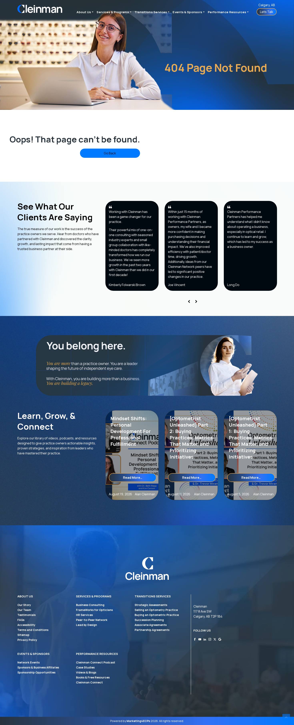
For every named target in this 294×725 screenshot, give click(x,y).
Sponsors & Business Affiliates (38, 667)
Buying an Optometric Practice (157, 615)
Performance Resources (227, 12)
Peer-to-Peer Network (91, 620)
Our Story (24, 605)
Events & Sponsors (187, 12)
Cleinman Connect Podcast (95, 662)
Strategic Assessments (151, 605)
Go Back (110, 153)
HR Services (84, 615)
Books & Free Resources (93, 677)
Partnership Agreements (152, 630)
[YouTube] (199, 639)
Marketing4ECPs (138, 721)
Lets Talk (266, 12)
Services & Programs (113, 12)
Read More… (139, 477)
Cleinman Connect (89, 682)
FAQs (20, 620)
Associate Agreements (151, 625)
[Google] (219, 639)
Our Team (24, 610)
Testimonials (26, 615)
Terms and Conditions (32, 630)
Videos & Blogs (86, 672)
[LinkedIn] (204, 639)
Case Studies (85, 667)
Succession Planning (149, 620)
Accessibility (26, 625)
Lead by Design (86, 625)
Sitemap (23, 635)
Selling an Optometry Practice (156, 610)
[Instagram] (209, 639)
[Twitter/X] (214, 639)
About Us (84, 12)
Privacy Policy (27, 640)
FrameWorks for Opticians (94, 610)
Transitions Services (151, 12)
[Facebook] (194, 639)
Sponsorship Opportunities (36, 672)
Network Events (28, 662)
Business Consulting (90, 605)
